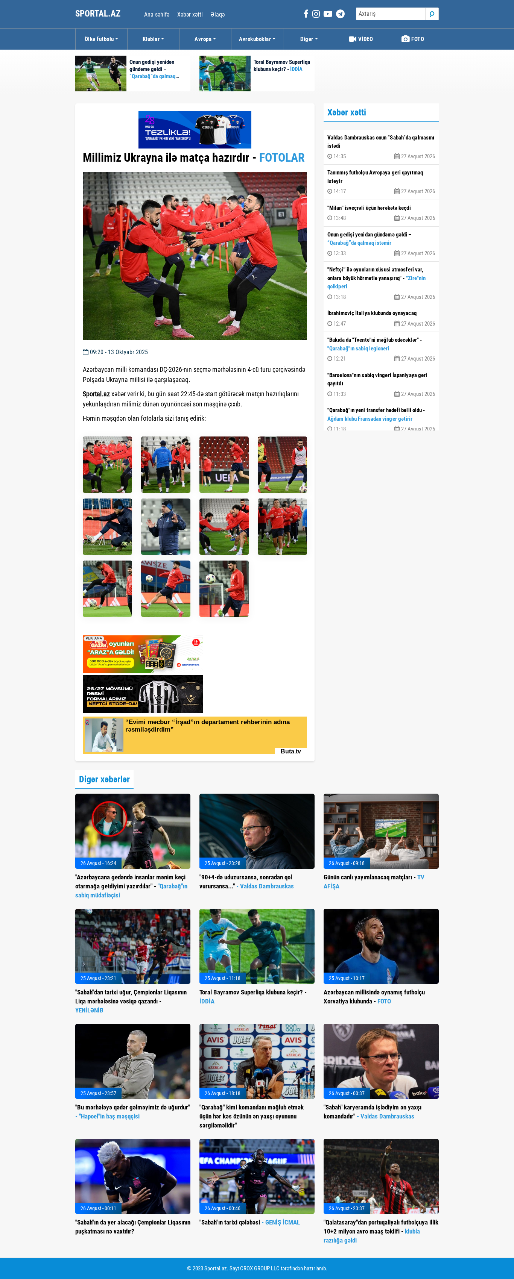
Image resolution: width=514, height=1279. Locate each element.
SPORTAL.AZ (98, 14)
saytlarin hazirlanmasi (113, 432)
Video (365, 39)
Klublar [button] (151, 39)
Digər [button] (306, 39)
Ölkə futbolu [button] (99, 39)
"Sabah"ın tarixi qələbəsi (249, 1222)
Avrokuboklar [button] (255, 39)
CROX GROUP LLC (260, 1268)
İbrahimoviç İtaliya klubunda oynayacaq (381, 318)
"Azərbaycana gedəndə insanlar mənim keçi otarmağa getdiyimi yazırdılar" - (131, 886)
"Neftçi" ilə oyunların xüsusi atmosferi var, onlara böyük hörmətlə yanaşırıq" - (381, 283)
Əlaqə (218, 14)
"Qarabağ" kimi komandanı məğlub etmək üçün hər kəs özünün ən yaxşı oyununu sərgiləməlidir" (251, 1116)
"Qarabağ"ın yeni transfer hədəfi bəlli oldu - (381, 419)
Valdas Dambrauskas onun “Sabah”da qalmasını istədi (381, 147)
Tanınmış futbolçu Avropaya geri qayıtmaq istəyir (381, 182)
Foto (417, 39)
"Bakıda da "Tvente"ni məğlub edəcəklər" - (381, 349)
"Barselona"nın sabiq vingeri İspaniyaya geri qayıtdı (381, 384)
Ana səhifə (156, 14)
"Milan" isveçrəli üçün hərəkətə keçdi (381, 213)
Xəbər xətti (190, 14)
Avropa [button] (203, 39)
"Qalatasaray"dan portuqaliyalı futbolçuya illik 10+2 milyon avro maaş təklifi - (381, 1231)
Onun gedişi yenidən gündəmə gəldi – (381, 244)
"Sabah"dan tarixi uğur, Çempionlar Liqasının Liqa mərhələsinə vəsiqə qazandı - (131, 1001)
